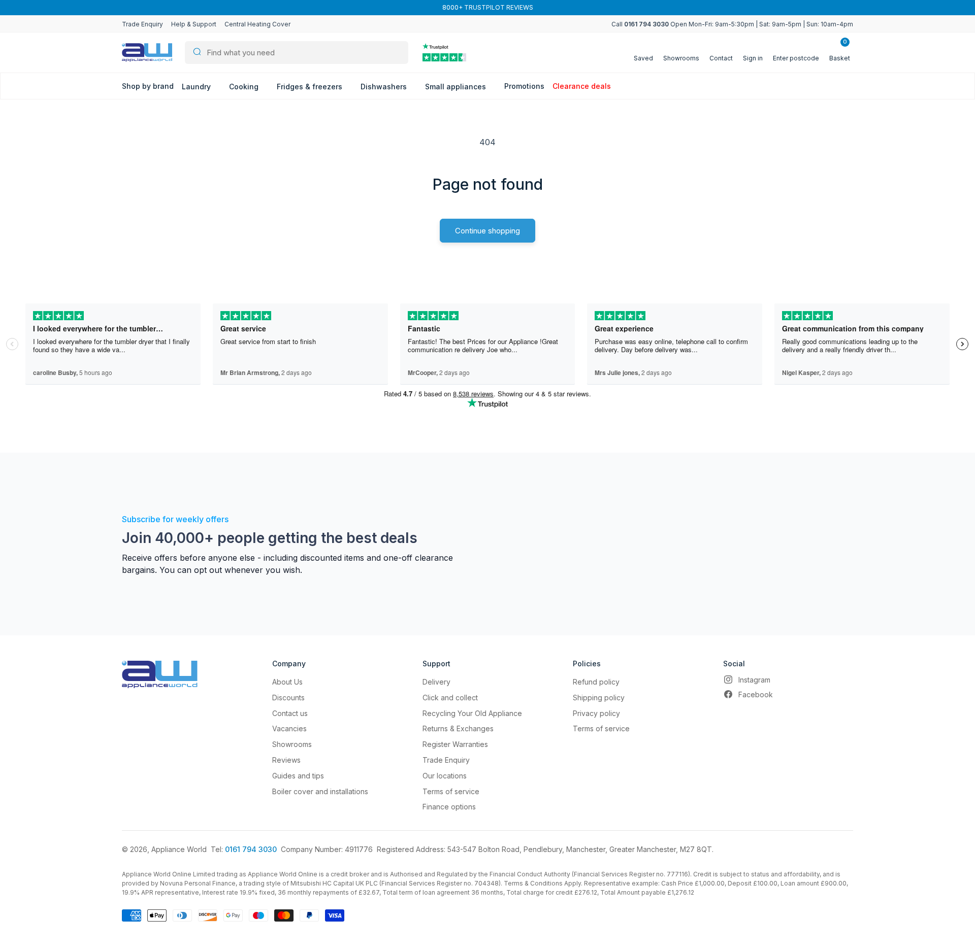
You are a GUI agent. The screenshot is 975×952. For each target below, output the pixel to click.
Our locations (444, 775)
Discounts (288, 697)
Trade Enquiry (142, 24)
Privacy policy (596, 713)
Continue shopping (487, 230)
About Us (287, 681)
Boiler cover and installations (320, 791)
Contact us (290, 713)
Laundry (197, 86)
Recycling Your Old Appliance (472, 713)
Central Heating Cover (257, 24)
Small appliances (456, 86)
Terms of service (450, 791)
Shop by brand (148, 86)
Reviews (286, 760)
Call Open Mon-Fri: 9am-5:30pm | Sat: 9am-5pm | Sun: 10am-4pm (732, 24)
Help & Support (193, 24)
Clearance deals (581, 86)
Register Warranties (455, 744)
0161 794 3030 (251, 849)
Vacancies (289, 728)
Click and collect (450, 697)
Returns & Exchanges (458, 728)
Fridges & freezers (310, 86)
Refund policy (596, 681)
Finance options (449, 806)
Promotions (524, 86)
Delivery (436, 681)
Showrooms (292, 744)
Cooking (245, 86)
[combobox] (296, 52)
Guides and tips (298, 775)
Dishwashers (385, 86)
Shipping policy (599, 697)
